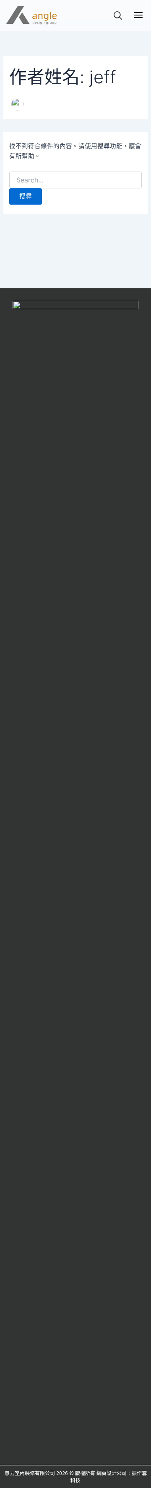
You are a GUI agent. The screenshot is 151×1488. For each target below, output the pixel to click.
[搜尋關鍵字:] (75, 180)
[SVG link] (31, 15)
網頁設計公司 (111, 1472)
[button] (138, 16)
